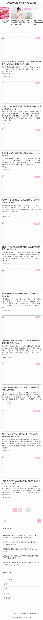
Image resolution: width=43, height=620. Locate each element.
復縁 (5, 584)
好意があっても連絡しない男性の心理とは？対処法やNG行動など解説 (21, 557)
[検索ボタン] (40, 3)
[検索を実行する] (39, 521)
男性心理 (7, 598)
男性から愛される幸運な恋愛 (21, 3)
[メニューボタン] (3, 3)
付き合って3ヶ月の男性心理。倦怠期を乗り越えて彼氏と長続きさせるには (21, 543)
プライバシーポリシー (13, 613)
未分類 (6, 593)
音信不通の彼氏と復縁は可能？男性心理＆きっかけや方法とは (21, 550)
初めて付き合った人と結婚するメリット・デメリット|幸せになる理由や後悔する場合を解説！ (21, 537)
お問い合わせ (24, 613)
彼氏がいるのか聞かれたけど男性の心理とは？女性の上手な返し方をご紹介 (21, 564)
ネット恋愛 (8, 579)
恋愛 (5, 589)
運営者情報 (33, 613)
